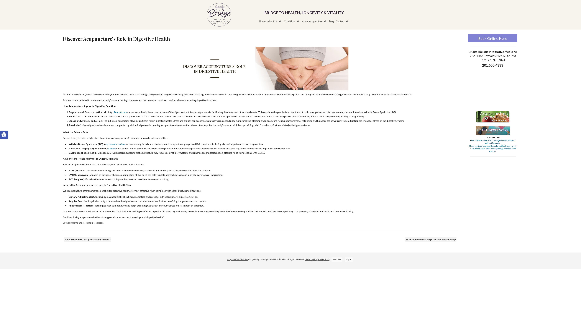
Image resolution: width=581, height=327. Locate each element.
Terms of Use (311, 259)
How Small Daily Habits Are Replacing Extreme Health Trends (493, 150)
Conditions (289, 21)
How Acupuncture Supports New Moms (88, 239)
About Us (272, 21)
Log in (348, 259)
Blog (331, 21)
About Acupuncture (312, 21)
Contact (340, 21)
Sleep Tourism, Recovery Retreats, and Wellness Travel (492, 146)
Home (262, 21)
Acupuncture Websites (237, 259)
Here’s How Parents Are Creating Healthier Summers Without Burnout (493, 141)
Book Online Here (492, 38)
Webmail (337, 259)
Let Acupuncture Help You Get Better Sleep (431, 239)
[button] (4, 135)
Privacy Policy (324, 259)
